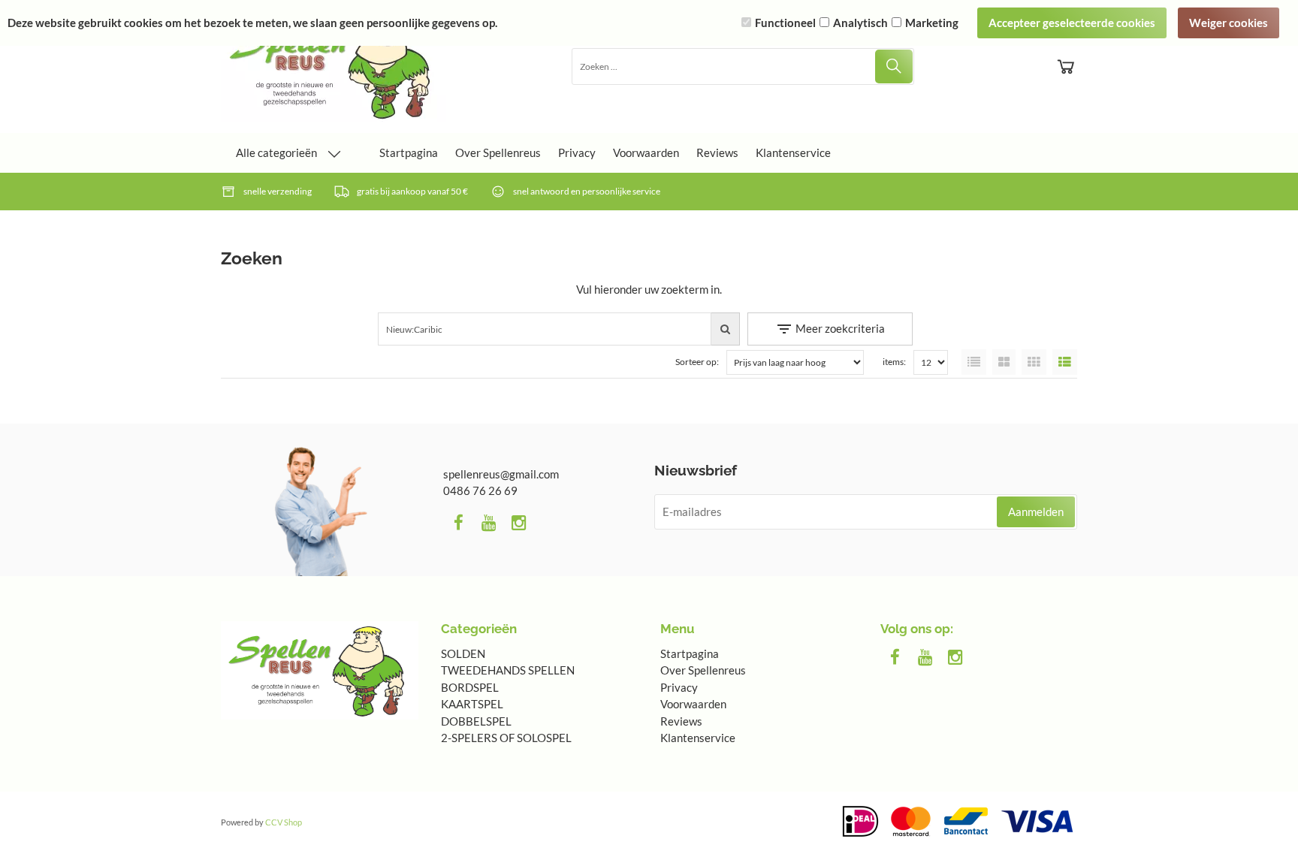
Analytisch (860, 22)
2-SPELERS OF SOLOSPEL (506, 737)
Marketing (931, 22)
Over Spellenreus (498, 152)
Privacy (577, 152)
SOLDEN (463, 653)
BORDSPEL (470, 687)
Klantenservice (793, 152)
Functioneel (785, 22)
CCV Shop (283, 822)
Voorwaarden (646, 152)
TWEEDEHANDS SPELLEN (508, 670)
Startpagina (408, 152)
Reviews (717, 152)
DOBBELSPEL (476, 721)
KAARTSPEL (472, 704)
